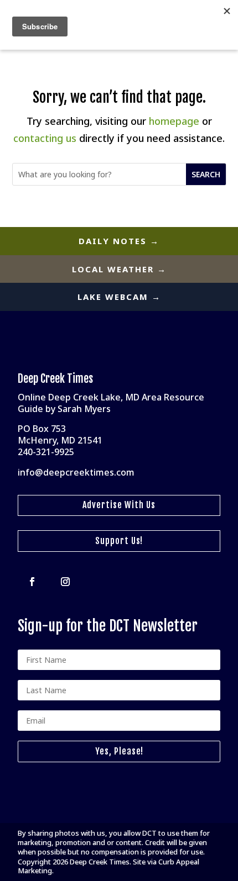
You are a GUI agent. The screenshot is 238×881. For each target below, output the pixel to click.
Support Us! (119, 540)
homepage (174, 121)
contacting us (44, 138)
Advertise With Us (119, 504)
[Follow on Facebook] (32, 581)
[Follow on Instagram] (65, 581)
